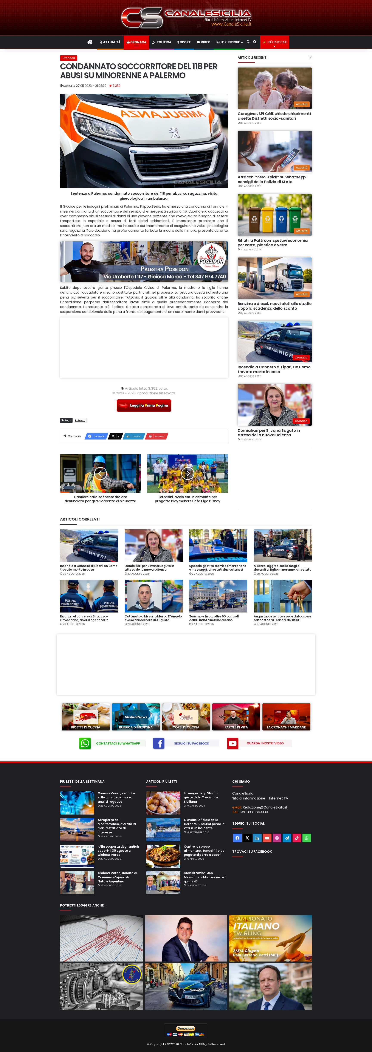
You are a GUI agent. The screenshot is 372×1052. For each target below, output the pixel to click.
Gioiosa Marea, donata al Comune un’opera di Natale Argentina (117, 877)
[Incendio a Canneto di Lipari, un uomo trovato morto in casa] (89, 545)
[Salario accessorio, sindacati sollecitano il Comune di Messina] (270, 986)
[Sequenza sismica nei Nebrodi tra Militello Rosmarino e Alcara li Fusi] (101, 938)
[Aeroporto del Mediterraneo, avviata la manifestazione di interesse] (77, 829)
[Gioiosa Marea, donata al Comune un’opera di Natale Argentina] (77, 882)
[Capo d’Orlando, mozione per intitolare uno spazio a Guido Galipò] (186, 938)
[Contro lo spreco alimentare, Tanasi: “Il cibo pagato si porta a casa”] (163, 856)
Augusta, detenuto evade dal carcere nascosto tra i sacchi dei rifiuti (282, 618)
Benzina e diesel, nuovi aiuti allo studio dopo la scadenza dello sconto (275, 306)
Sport (185, 42)
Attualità (111, 42)
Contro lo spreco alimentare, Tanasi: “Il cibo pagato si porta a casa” (204, 850)
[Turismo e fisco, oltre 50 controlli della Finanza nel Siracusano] (218, 596)
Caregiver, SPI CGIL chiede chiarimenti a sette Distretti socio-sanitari (274, 116)
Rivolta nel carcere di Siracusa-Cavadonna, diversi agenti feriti (84, 618)
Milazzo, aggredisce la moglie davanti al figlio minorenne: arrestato (282, 568)
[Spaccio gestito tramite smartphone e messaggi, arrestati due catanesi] (218, 545)
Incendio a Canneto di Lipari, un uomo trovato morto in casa (274, 369)
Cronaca (138, 42)
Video (205, 42)
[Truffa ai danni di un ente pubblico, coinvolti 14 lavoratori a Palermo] (186, 986)
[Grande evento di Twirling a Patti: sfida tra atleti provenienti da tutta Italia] (270, 938)
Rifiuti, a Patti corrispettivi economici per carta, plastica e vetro (273, 243)
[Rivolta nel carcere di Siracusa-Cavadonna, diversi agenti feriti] (89, 596)
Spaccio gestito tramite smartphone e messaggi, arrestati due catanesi (217, 568)
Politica (163, 42)
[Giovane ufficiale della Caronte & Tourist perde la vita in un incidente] (163, 829)
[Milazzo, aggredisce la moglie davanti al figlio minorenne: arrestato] (283, 545)
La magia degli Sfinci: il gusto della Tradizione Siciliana (201, 797)
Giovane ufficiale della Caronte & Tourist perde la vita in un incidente (204, 824)
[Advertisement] (144, 348)
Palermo (80, 420)
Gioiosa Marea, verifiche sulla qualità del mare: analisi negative (116, 797)
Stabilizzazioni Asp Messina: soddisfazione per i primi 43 (205, 877)
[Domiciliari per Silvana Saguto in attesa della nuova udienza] (154, 545)
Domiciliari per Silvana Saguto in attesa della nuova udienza (269, 433)
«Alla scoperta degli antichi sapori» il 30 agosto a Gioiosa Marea (119, 850)
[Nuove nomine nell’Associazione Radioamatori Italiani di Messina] (101, 986)
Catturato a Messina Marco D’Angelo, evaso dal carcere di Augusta (154, 618)
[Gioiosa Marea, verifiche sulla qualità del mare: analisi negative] (77, 803)
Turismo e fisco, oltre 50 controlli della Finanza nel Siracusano (214, 618)
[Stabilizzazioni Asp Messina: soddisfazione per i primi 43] (163, 882)
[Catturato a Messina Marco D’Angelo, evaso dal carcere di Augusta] (154, 596)
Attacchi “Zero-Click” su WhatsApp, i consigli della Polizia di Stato (273, 179)
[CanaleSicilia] (186, 17)
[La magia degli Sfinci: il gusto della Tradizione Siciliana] (163, 803)
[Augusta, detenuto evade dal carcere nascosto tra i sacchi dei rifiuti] (283, 596)
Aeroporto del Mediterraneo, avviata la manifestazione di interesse (117, 826)
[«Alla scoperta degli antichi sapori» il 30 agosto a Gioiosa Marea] (77, 856)
